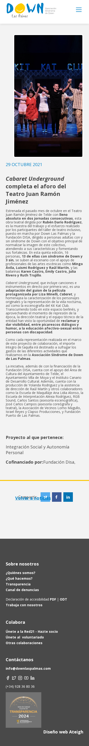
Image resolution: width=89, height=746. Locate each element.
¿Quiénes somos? (20, 572)
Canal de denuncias (22, 590)
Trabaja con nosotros (24, 605)
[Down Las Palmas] (31, 12)
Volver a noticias (33, 498)
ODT (63, 599)
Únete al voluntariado (25, 637)
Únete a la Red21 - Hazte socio (32, 631)
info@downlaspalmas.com (28, 668)
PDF (53, 599)
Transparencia (18, 584)
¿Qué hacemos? (19, 578)
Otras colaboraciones (24, 643)
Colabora (15, 622)
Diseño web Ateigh (63, 732)
